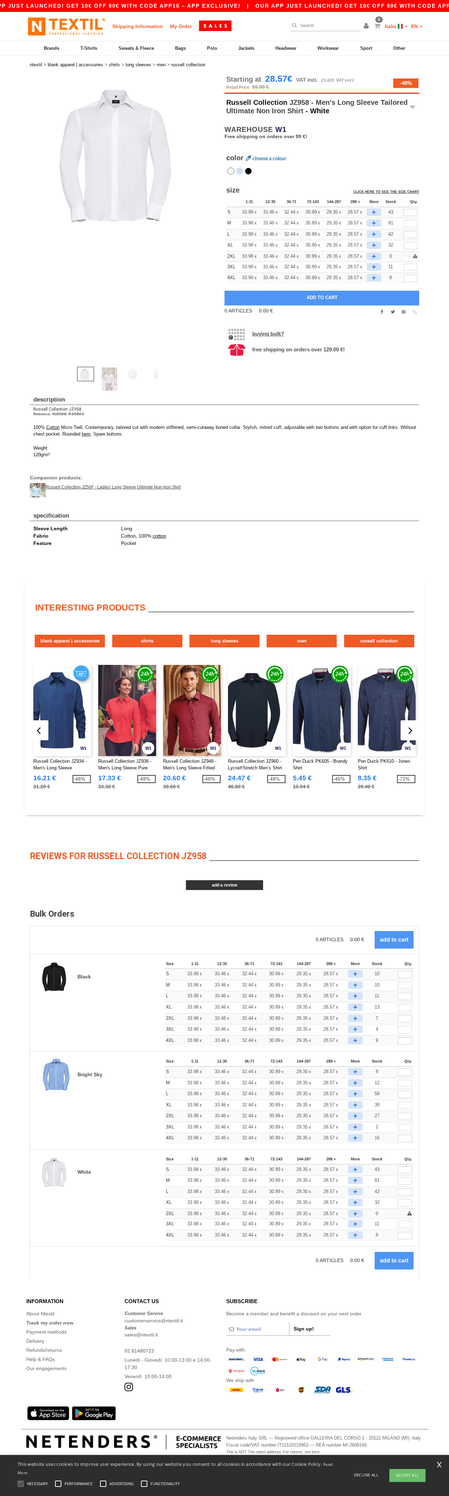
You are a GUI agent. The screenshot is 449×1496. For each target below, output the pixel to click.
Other (399, 48)
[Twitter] (393, 312)
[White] (230, 171)
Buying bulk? (268, 334)
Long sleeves (224, 640)
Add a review (224, 885)
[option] (124, 156)
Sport (366, 48)
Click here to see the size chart (386, 192)
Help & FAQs (40, 1359)
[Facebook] (382, 312)
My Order (181, 26)
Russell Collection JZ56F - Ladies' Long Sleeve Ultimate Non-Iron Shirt (113, 487)
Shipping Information (137, 26)
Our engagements (46, 1368)
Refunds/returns (44, 1350)
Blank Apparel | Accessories (70, 640)
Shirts (147, 640)
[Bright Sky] (239, 171)
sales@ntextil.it (141, 1334)
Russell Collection (256, 102)
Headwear (285, 48)
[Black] (248, 171)
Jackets (246, 48)
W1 (281, 129)
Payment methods (46, 1332)
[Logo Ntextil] (66, 26)
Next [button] (130, 224)
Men (302, 640)
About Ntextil (40, 1313)
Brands (51, 48)
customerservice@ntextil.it (154, 1320)
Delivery (35, 1341)
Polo (212, 48)
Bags (180, 48)
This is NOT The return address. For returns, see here (273, 1452)
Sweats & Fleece (136, 48)
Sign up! (304, 1329)
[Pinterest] (404, 312)
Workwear (328, 48)
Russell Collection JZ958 (57, 409)
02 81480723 (139, 1351)
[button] (367, 26)
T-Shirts (88, 48)
